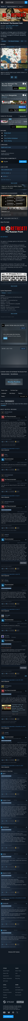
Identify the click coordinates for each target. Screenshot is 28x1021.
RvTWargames (8, 685)
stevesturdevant (8, 412)
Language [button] (3, 393)
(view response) (5, 450)
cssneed (6, 732)
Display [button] (3, 396)
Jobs (16, 973)
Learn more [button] (23, 161)
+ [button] (25, 41)
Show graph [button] (22, 396)
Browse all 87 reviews (14, 952)
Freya (6, 454)
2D (22, 41)
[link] (13, 110)
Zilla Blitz (7, 635)
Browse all (23, 116)
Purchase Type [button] (14, 390)
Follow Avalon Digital (11, 334)
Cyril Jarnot (8, 25)
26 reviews (7, 581)
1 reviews (6, 413)
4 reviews (6, 536)
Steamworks (6, 975)
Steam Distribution (7, 978)
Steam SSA (5, 973)
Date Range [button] (12, 393)
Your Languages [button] (8, 401)
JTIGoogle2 (7, 615)
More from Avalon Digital (14, 325)
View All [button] (24, 193)
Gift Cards (5, 981)
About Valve (18, 970)
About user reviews (5, 374)
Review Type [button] (4, 390)
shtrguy (6, 580)
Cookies (5, 995)
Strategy (4, 41)
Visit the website (5, 173)
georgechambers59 (9, 501)
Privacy (4, 987)
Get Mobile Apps (8, 1016)
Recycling (17, 978)
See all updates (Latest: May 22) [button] (11, 218)
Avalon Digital (15, 25)
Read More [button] (23, 562)
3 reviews (6, 687)
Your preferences (14, 374)
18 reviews (14, 637)
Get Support (18, 992)
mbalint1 (7, 534)
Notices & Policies (7, 992)
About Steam (6, 970)
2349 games (7, 637)
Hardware (17, 975)
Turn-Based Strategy (13, 41)
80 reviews (7, 734)
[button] (3, 6)
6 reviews (6, 503)
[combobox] (15, 2)
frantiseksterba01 (9, 475)
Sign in (2, 72)
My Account (18, 995)
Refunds (5, 997)
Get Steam (17, 987)
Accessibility (6, 989)
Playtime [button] (20, 393)
